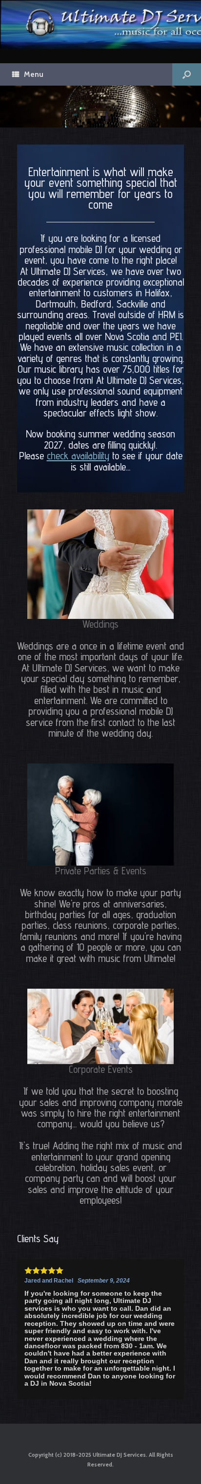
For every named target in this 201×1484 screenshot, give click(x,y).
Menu (33, 74)
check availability (78, 456)
